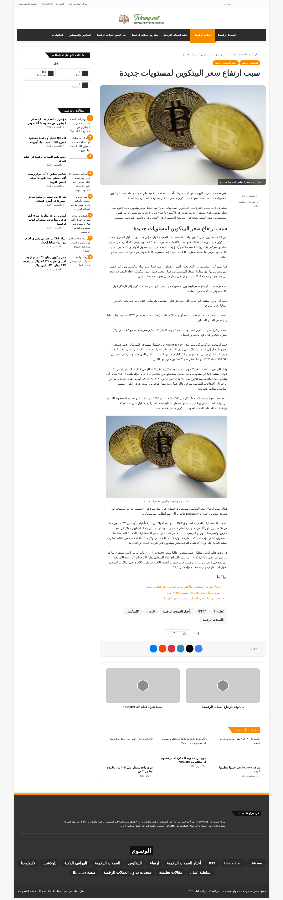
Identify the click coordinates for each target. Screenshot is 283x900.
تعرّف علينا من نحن (77, 3)
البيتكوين (132, 611)
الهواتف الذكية (75, 863)
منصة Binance (84, 872)
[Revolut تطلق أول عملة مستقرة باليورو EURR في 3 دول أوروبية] (79, 144)
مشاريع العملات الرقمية (145, 34)
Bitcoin (218, 611)
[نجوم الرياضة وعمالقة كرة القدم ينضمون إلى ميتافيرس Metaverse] (183, 745)
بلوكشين (50, 863)
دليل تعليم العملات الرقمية (111, 34)
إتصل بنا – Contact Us (52, 3)
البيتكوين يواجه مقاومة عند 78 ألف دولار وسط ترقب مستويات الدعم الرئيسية (47, 219)
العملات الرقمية (203, 34)
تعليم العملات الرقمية (175, 34)
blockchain (233, 863)
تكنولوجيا (28, 863)
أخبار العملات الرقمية (226, 62)
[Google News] (177, 633)
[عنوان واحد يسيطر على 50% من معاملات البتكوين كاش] (129, 750)
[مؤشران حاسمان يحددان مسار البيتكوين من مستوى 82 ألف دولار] (79, 125)
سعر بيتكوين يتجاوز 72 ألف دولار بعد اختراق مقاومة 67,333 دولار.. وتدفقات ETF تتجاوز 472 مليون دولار (44, 261)
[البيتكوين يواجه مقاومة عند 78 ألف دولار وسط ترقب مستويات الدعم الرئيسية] (79, 224)
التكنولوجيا (57, 34)
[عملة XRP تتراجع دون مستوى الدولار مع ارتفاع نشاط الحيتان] (79, 245)
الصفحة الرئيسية (227, 34)
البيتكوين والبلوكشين (80, 34)
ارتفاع (150, 611)
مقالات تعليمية (170, 872)
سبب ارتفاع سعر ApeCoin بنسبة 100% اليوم (194, 592)
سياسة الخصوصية (28, 3)
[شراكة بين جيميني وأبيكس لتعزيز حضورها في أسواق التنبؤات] (79, 203)
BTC (201, 611)
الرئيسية (253, 54)
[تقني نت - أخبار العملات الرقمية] (142, 19)
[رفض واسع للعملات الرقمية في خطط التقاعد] (79, 162)
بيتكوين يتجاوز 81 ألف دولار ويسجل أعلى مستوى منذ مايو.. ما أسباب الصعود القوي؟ (46, 177)
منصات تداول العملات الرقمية (127, 872)
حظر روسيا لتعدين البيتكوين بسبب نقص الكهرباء (192, 598)
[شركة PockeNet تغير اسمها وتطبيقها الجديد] (236, 750)
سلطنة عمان (200, 872)
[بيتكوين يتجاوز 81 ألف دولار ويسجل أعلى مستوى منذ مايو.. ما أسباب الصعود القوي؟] (79, 182)
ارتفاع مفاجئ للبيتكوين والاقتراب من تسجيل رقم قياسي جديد (184, 586)
